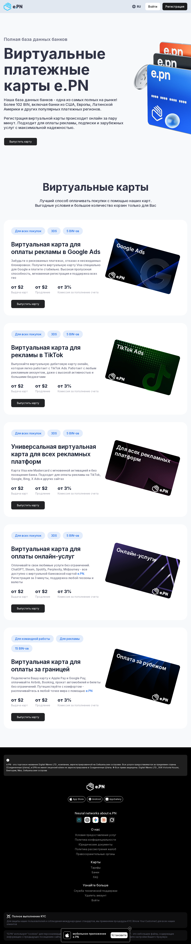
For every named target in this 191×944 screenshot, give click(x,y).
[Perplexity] (79, 820)
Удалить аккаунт (96, 895)
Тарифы (96, 867)
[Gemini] (95, 820)
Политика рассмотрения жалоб (95, 849)
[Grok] (112, 820)
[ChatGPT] (87, 820)
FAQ (95, 877)
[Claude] (104, 820)
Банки (95, 872)
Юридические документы (95, 844)
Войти (95, 900)
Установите (119, 935)
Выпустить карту (21, 141)
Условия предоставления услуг (95, 835)
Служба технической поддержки (95, 890)
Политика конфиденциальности (95, 839)
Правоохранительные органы (95, 854)
